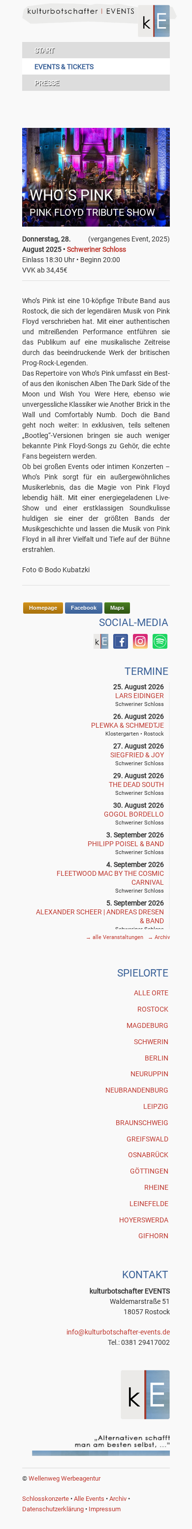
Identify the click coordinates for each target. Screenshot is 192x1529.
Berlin (156, 1058)
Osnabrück (148, 1155)
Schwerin (151, 1042)
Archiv (159, 937)
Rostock (152, 1009)
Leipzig (155, 1106)
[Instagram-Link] (140, 646)
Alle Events (89, 1498)
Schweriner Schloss (96, 249)
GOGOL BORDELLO (134, 814)
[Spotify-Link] (160, 646)
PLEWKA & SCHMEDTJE (127, 725)
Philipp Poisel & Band (126, 844)
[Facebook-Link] (101, 646)
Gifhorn (153, 1236)
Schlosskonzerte (45, 1498)
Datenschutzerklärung (53, 1509)
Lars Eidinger (139, 696)
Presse (46, 83)
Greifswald (147, 1139)
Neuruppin (149, 1074)
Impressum (105, 1509)
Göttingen (149, 1171)
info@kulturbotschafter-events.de (118, 1332)
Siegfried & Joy (137, 755)
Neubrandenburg (136, 1090)
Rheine (156, 1187)
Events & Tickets (64, 67)
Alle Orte (151, 993)
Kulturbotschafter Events (96, 28)
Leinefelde (148, 1204)
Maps (117, 608)
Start (44, 50)
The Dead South (136, 784)
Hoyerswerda (143, 1220)
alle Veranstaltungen (115, 937)
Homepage (43, 608)
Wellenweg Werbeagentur (64, 1478)
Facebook (83, 608)
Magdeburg (147, 1025)
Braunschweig (142, 1123)
